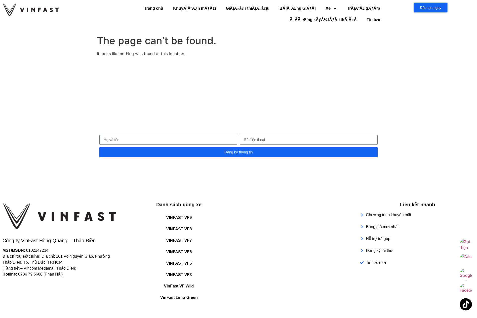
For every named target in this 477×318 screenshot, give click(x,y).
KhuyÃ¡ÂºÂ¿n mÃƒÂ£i (194, 8)
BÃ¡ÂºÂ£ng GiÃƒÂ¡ (297, 8)
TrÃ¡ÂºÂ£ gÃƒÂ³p (363, 8)
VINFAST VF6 (179, 252)
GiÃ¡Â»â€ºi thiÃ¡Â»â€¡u (248, 8)
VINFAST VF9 (179, 217)
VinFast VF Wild (179, 286)
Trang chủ (153, 8)
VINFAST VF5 (179, 263)
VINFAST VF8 (179, 229)
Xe (328, 8)
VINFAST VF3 (179, 275)
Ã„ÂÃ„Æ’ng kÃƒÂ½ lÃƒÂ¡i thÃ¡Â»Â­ (323, 20)
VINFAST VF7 (179, 240)
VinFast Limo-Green (179, 297)
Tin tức (373, 20)
